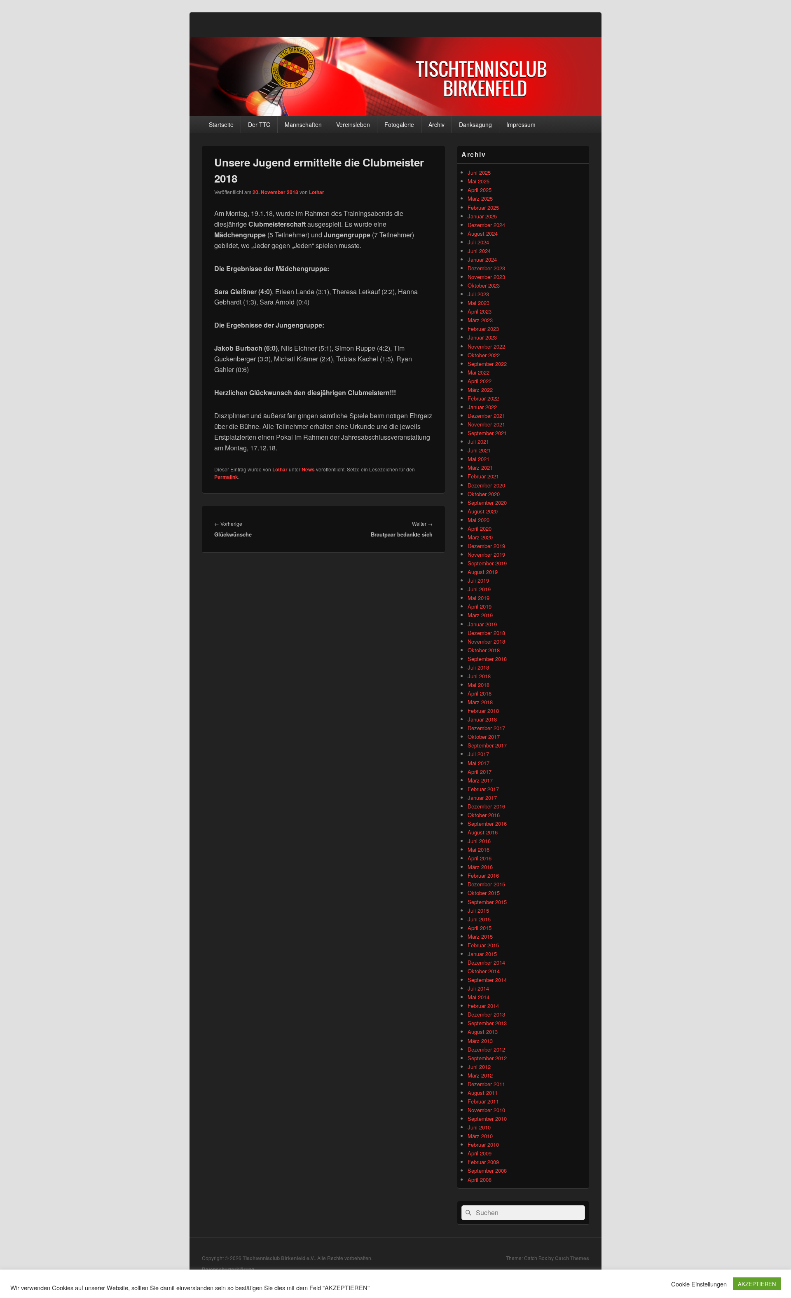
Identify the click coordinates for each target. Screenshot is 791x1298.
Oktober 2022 (484, 355)
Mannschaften (303, 124)
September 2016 (487, 823)
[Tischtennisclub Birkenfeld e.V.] (395, 113)
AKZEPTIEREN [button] (757, 1284)
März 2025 (480, 198)
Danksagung (475, 124)
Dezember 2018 (486, 633)
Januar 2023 (482, 337)
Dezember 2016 (486, 806)
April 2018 (479, 693)
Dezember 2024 (486, 225)
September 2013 (487, 1023)
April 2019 (479, 606)
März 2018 (480, 702)
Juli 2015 (478, 910)
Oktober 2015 (484, 893)
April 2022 (479, 381)
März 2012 (480, 1075)
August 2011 (483, 1093)
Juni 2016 (479, 841)
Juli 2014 (478, 988)
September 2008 (487, 1170)
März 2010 (480, 1136)
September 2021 (487, 433)
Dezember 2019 (486, 546)
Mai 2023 (478, 303)
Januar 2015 (482, 954)
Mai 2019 (478, 598)
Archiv (436, 124)
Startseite (221, 124)
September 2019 (487, 563)
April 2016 (479, 858)
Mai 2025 (478, 181)
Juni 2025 (479, 172)
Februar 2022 (483, 398)
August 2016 (483, 832)
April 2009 (479, 1153)
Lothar (316, 192)
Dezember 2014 (486, 962)
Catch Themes (572, 1258)
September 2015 (487, 902)
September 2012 (487, 1058)
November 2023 (486, 277)
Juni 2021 (479, 450)
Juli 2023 (478, 294)
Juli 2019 (478, 580)
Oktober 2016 (484, 815)
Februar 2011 (483, 1101)
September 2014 (487, 980)
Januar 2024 (482, 259)
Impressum (521, 124)
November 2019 (486, 554)
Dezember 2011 (486, 1084)
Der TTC (259, 124)
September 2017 (487, 745)
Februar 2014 (483, 1006)
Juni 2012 (479, 1067)
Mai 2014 (478, 997)
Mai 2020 (478, 520)
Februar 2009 (483, 1162)
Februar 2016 (483, 875)
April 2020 (479, 528)
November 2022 (486, 346)
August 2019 (483, 572)
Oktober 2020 (484, 494)
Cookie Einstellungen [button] (699, 1284)
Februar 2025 (483, 207)
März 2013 (480, 1041)
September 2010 (487, 1118)
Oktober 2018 (484, 650)
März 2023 (480, 320)
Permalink (226, 476)
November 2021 (486, 424)
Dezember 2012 (486, 1049)
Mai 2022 (478, 372)
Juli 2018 (478, 667)
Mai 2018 (478, 685)
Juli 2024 (478, 242)
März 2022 (480, 390)
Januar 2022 (482, 407)
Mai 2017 (478, 763)
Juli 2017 (478, 754)
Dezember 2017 (486, 728)
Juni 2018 (479, 676)
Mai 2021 (478, 459)
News (308, 469)
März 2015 (480, 936)
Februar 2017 (483, 789)
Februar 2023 (483, 329)
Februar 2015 (483, 945)
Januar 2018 (482, 719)
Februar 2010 (483, 1144)
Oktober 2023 (484, 285)
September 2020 (487, 502)
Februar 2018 (483, 711)
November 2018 (486, 641)
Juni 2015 (479, 919)
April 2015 (479, 928)
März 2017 (480, 780)
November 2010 (486, 1110)
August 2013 (483, 1032)
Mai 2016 (478, 849)
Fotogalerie (399, 124)
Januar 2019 (482, 624)
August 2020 (483, 511)
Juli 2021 (478, 441)
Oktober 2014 (484, 971)
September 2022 (487, 364)
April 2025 (479, 190)
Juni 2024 (479, 251)
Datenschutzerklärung (228, 1269)
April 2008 (479, 1179)
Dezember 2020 (486, 485)
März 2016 (480, 867)
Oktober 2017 (484, 736)
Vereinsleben (353, 124)
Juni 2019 (479, 589)
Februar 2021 (483, 476)
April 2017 (479, 772)
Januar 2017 (482, 797)
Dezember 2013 (486, 1014)
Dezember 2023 (486, 268)
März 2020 (480, 537)
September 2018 (487, 659)
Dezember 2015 (486, 884)
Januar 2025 (482, 216)
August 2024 (483, 233)
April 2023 (479, 311)
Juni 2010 (479, 1127)
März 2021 (480, 467)
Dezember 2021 (486, 415)
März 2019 (480, 615)
